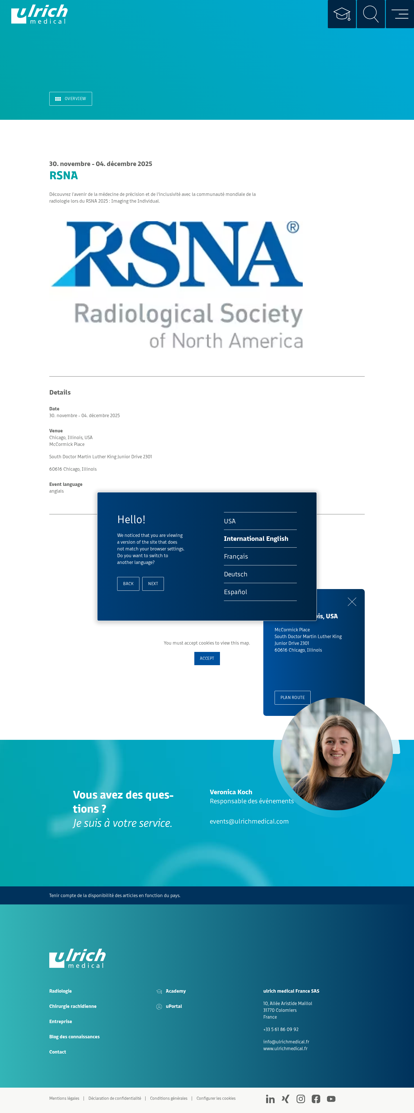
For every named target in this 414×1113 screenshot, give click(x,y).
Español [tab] (235, 592)
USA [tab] (230, 521)
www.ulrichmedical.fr (285, 1048)
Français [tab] (236, 556)
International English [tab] (256, 539)
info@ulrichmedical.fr (286, 1042)
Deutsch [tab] (236, 574)
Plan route (293, 697)
